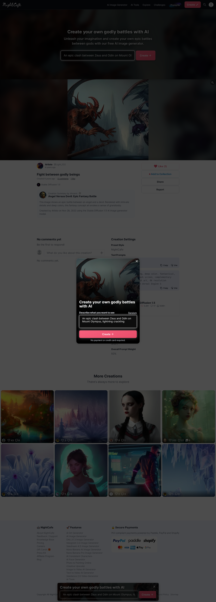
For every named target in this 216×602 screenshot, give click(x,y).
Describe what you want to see (96, 312)
